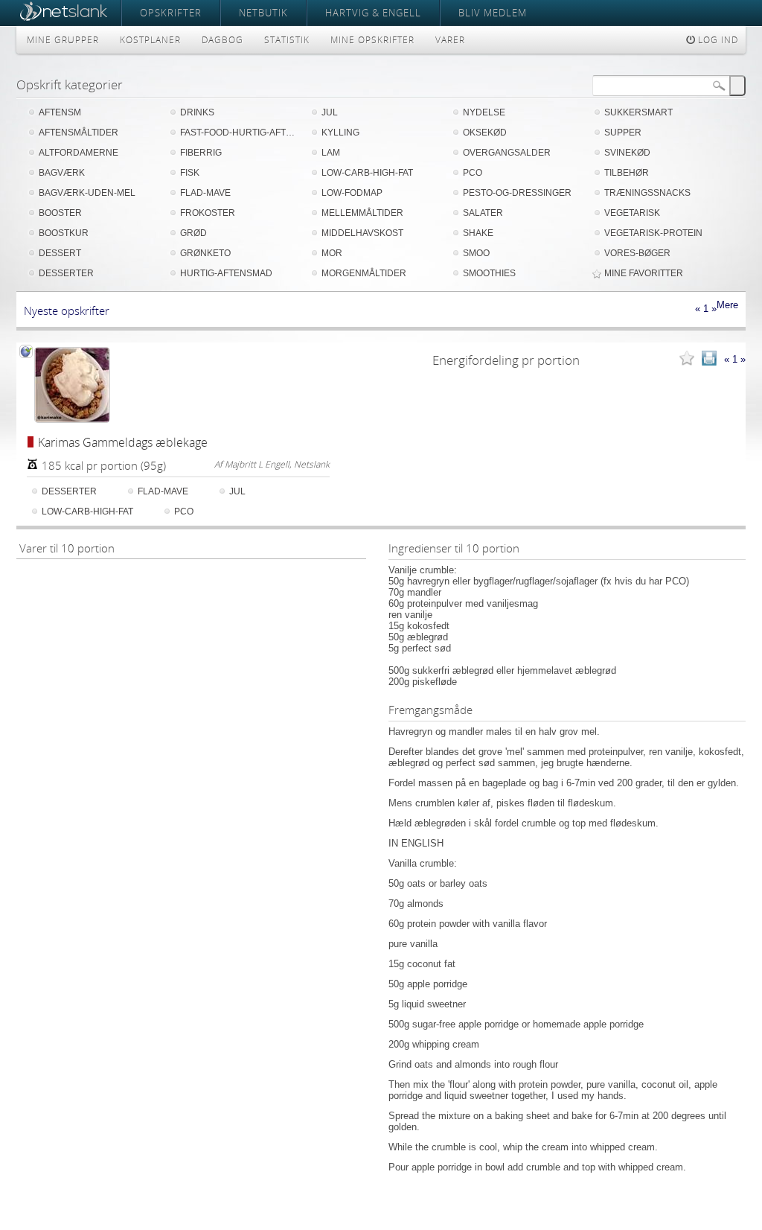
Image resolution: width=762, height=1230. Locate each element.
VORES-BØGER (637, 253)
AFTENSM (60, 112)
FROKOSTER (207, 213)
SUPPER (622, 132)
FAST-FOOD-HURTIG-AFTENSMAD (239, 132)
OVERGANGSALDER (507, 152)
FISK (189, 173)
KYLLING (340, 132)
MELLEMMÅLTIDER (362, 213)
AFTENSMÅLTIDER (78, 132)
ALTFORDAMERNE (78, 152)
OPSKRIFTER (171, 12)
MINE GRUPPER (63, 40)
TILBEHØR (626, 173)
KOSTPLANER (150, 40)
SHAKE (478, 233)
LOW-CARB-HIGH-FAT (367, 173)
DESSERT (60, 253)
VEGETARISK (632, 213)
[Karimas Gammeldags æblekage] (72, 385)
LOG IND (716, 40)
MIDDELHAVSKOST (362, 233)
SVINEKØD (627, 152)
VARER (450, 40)
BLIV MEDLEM (492, 12)
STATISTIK (287, 40)
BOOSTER (60, 213)
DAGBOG (222, 40)
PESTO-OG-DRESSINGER (517, 193)
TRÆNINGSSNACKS (647, 193)
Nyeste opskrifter (66, 310)
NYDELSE (484, 112)
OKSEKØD (485, 132)
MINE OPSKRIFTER (372, 40)
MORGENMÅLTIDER (363, 273)
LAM (330, 152)
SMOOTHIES (489, 273)
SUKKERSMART (638, 112)
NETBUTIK (263, 12)
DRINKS (197, 112)
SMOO (476, 253)
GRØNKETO (205, 253)
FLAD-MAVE (205, 193)
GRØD (193, 233)
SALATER (483, 213)
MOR (331, 253)
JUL (329, 112)
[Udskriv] (709, 360)
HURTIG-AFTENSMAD (226, 273)
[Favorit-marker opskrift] (686, 360)
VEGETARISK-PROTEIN (653, 233)
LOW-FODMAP (351, 193)
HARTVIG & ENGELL (373, 12)
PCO (472, 173)
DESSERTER (66, 273)
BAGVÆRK (62, 173)
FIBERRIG (201, 152)
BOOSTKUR (64, 233)
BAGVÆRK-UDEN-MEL (87, 193)
